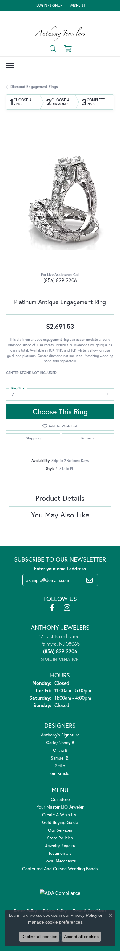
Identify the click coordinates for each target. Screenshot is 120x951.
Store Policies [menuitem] (60, 838)
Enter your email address (60, 568)
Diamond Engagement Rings (34, 86)
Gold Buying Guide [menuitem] (60, 822)
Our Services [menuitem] (60, 830)
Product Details (60, 498)
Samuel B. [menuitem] (60, 758)
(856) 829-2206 (60, 280)
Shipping (33, 438)
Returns (87, 438)
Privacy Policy (83, 915)
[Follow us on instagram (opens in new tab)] (67, 607)
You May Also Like (60, 515)
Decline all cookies (39, 936)
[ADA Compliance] (60, 893)
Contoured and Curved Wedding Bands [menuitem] (60, 868)
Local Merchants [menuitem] (60, 861)
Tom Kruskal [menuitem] (60, 773)
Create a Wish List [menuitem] (60, 814)
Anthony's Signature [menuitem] (60, 735)
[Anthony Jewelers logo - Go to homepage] (60, 33)
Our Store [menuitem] (60, 799)
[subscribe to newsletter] (90, 580)
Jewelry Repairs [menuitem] (60, 845)
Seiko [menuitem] (60, 765)
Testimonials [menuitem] (60, 853)
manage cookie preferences (55, 922)
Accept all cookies (81, 936)
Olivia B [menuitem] (60, 750)
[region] (60, 196)
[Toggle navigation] (10, 65)
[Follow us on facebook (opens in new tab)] (52, 607)
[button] (48, 5)
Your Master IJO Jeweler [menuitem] (60, 807)
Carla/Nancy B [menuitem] (60, 742)
